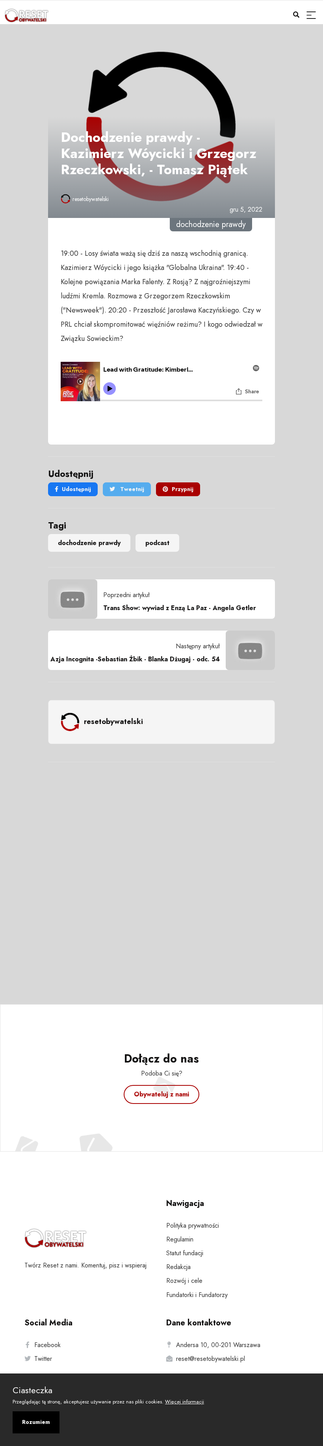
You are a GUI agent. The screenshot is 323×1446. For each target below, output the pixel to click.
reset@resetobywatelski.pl (210, 1358)
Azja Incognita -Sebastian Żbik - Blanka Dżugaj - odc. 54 (135, 659)
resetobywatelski (90, 199)
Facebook (47, 1344)
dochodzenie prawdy (89, 542)
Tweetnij (131, 489)
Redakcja (178, 1266)
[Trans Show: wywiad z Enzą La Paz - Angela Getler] (75, 599)
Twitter (43, 1358)
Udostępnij (76, 489)
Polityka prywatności (192, 1225)
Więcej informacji (184, 1401)
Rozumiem (36, 1422)
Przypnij (182, 489)
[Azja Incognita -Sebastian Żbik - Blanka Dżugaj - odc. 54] (247, 650)
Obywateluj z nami (161, 1094)
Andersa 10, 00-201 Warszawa (218, 1344)
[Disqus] (161, 872)
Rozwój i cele (184, 1280)
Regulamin (179, 1239)
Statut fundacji (184, 1253)
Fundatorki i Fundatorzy (197, 1294)
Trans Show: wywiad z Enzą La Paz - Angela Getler (179, 607)
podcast (157, 542)
